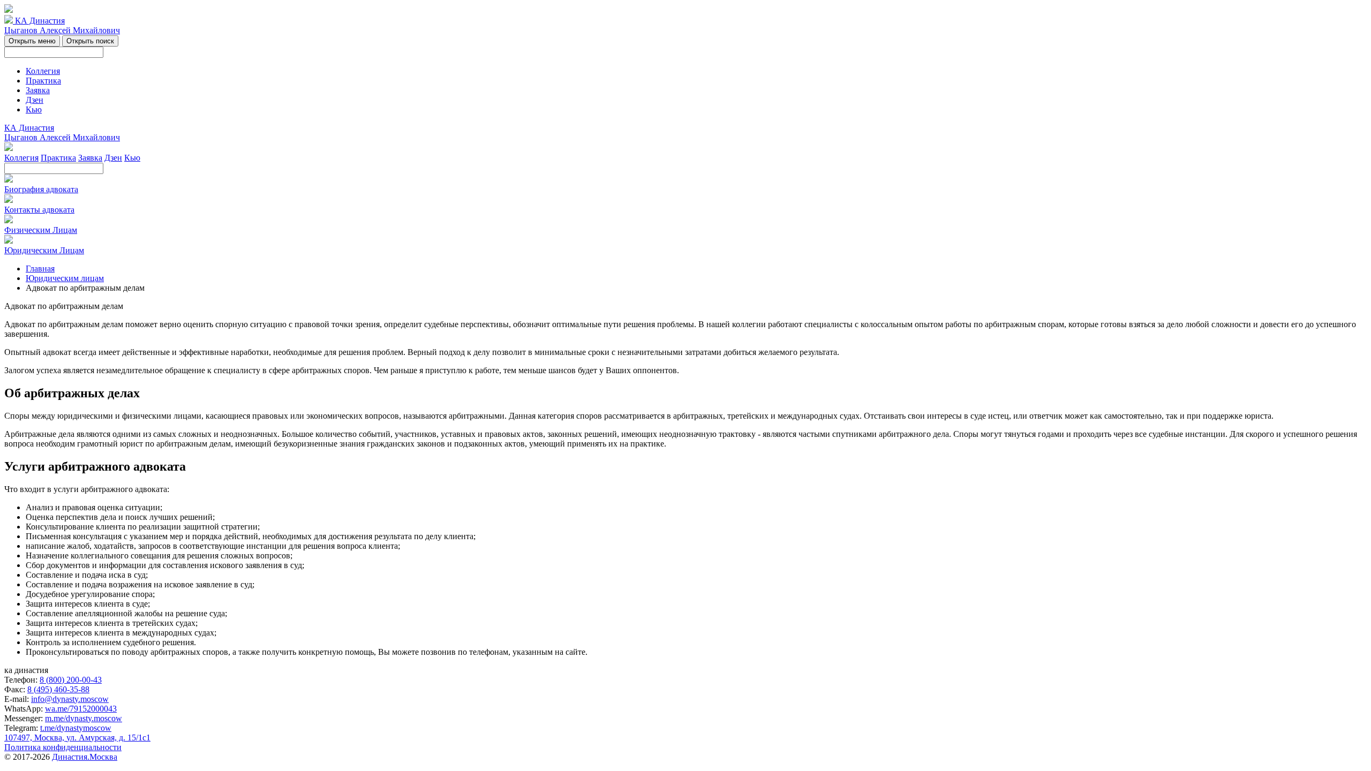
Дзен (34, 99)
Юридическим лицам (65, 278)
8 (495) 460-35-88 (58, 689)
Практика (43, 80)
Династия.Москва (84, 756)
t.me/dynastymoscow (75, 727)
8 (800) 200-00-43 (71, 679)
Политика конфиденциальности (63, 747)
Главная (40, 268)
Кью (34, 109)
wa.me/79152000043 (81, 708)
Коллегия (43, 70)
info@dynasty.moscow (70, 699)
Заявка (38, 90)
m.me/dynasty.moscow (83, 718)
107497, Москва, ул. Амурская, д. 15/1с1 (77, 737)
